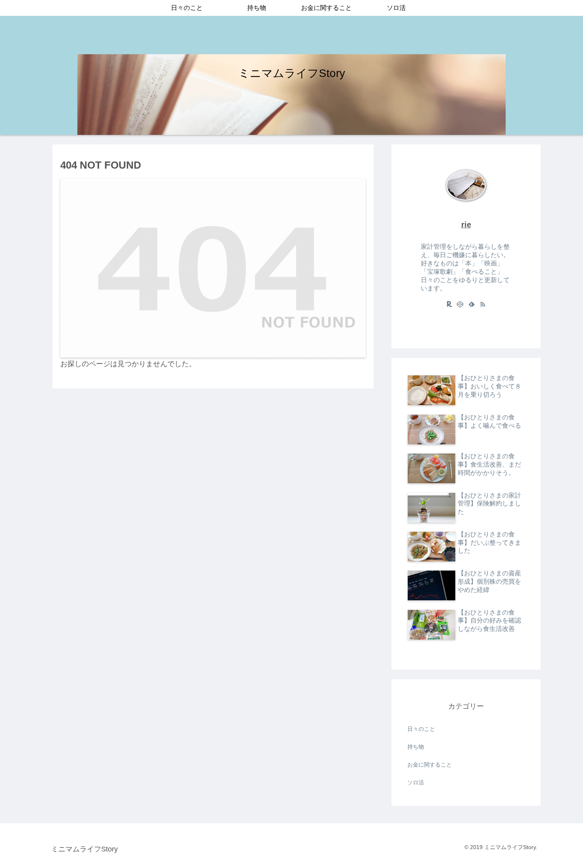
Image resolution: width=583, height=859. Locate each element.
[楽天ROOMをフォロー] (449, 304)
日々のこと (421, 729)
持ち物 (415, 747)
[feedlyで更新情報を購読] (471, 304)
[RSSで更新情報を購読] (483, 304)
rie (466, 224)
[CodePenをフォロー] (460, 304)
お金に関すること (429, 764)
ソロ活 (415, 782)
